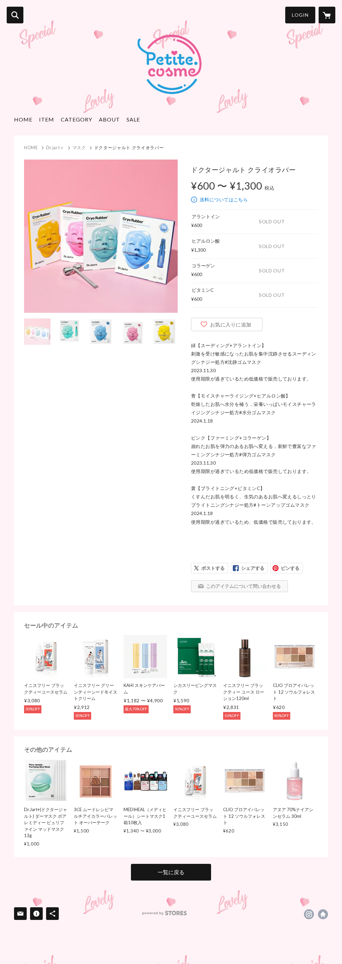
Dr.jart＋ (55, 147)
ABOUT (109, 119)
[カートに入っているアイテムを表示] (327, 15)
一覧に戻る (171, 872)
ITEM (46, 119)
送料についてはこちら (224, 199)
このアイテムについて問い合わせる (243, 586)
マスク (79, 147)
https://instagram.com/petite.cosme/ (309, 914)
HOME (23, 119)
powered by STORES (164, 913)
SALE (133, 119)
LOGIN (300, 15)
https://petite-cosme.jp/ (323, 914)
